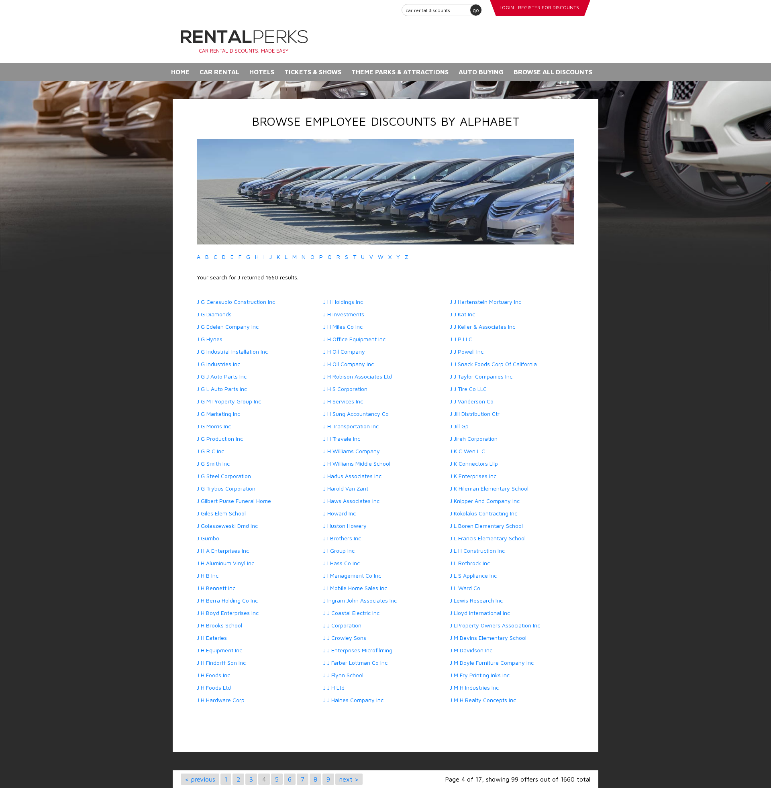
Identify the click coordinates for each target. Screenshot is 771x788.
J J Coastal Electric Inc (351, 612)
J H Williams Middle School (356, 463)
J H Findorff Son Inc (221, 662)
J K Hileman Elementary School (489, 488)
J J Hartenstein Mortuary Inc (485, 301)
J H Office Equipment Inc (354, 339)
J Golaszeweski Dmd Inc (227, 525)
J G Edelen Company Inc (228, 326)
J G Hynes (209, 339)
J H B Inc (207, 575)
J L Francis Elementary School (488, 538)
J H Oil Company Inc (348, 363)
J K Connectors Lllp (474, 463)
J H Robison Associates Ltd (357, 376)
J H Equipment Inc (219, 650)
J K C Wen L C (467, 451)
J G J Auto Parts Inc (222, 376)
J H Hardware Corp (221, 699)
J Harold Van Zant (345, 488)
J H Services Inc (343, 401)
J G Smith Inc (213, 463)
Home (180, 71)
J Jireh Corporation (474, 438)
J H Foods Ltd (214, 687)
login (507, 7)
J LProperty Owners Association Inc (495, 625)
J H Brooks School (219, 625)
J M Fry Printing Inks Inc (480, 675)
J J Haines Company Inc (353, 699)
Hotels (261, 71)
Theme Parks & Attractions (400, 71)
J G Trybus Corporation (226, 488)
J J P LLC (461, 339)
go (476, 9)
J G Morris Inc (214, 426)
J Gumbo (208, 538)
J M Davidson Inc (471, 650)
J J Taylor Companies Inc (481, 376)
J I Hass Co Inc (341, 563)
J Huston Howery (345, 525)
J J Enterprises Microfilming (357, 650)
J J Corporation (342, 625)
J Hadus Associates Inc (352, 475)
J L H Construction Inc (477, 550)
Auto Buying (481, 71)
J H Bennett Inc (216, 587)
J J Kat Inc (462, 314)
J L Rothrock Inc (470, 563)
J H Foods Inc (213, 675)
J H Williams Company (351, 451)
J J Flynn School (343, 675)
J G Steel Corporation (224, 475)
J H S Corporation (345, 388)
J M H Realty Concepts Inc (483, 699)
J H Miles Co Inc (343, 326)
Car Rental (219, 71)
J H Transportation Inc (351, 426)
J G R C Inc (210, 451)
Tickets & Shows (312, 71)
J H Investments (343, 314)
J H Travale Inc (341, 438)
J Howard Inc (339, 513)
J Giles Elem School (221, 513)
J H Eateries (212, 637)
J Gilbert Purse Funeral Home (234, 500)
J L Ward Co (465, 587)
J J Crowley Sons (344, 637)
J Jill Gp (459, 426)
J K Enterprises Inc (473, 475)
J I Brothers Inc (342, 538)
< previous (200, 779)
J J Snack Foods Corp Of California (493, 363)
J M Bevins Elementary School (488, 637)
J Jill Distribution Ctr (475, 413)
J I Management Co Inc (352, 575)
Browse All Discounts (553, 71)
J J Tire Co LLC (468, 388)
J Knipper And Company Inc (485, 500)
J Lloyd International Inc (480, 612)
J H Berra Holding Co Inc (227, 600)
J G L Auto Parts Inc (222, 388)
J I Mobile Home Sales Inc (355, 587)
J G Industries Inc (218, 363)
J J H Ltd (334, 687)
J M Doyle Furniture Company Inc (492, 662)
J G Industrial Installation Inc (232, 351)
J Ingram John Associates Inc (360, 600)
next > (349, 779)
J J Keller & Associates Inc (482, 326)
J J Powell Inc (466, 351)
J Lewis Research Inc (476, 600)
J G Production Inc (220, 438)
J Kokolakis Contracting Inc (483, 513)
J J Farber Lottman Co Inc (355, 662)
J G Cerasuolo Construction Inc (236, 301)
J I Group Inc (339, 550)
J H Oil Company (344, 351)
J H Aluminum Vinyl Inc (225, 563)
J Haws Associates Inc (351, 500)
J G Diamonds (214, 314)
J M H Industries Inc (474, 687)
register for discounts (548, 7)
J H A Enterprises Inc (223, 550)
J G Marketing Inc (218, 413)
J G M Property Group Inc (229, 401)
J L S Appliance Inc (473, 575)
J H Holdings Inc (343, 301)
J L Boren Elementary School (486, 525)
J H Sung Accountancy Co (356, 413)
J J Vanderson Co (472, 401)
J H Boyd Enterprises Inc (228, 612)
